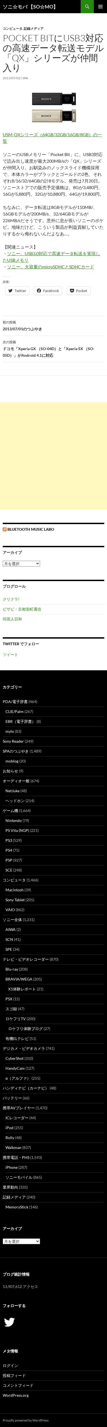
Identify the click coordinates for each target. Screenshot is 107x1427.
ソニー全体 (12, 919)
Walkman (13, 1147)
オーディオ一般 (16, 780)
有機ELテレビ (17, 1038)
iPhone (11, 1167)
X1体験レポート (22, 989)
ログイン (10, 1365)
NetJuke (12, 790)
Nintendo (13, 820)
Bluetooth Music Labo (30, 529)
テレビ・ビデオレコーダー (26, 959)
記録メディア (34, 28)
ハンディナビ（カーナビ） (26, 1088)
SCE (8, 870)
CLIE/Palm (14, 711)
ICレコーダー (17, 1117)
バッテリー (12, 1098)
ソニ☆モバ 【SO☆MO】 (30, 7)
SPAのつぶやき (16, 751)
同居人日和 (12, 619)
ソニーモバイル (18, 1177)
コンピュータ (12, 28)
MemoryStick (16, 1207)
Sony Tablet (15, 899)
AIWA (10, 929)
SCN (9, 939)
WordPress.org (16, 1395)
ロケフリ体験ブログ (25, 1028)
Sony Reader (13, 741)
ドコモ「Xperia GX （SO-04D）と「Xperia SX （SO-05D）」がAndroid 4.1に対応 (48, 349)
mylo (9, 731)
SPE (8, 949)
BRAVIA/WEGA (18, 979)
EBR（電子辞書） (20, 721)
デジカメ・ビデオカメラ (24, 1048)
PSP (8, 860)
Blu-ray (11, 969)
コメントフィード (18, 1385)
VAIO (10, 909)
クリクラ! (11, 599)
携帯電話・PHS (16, 1157)
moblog (11, 761)
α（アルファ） (18, 1078)
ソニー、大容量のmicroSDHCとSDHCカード (50, 266)
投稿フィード (14, 1375)
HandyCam (15, 1068)
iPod (9, 1127)
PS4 (8, 850)
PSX (8, 998)
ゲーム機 (10, 810)
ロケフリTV (15, 1018)
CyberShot (14, 1058)
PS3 (8, 840)
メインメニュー (100, 6)
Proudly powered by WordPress (26, 1420)
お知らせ (10, 771)
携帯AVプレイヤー (19, 1107)
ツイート (10, 654)
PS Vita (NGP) (17, 830)
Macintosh (14, 889)
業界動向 (10, 1187)
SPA (25, 78)
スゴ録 (11, 1008)
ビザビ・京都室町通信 (22, 609)
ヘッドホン (15, 800)
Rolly (9, 1137)
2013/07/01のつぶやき (22, 325)
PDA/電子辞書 (15, 701)
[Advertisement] (53, 456)
